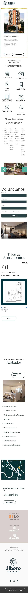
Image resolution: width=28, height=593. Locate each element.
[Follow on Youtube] (17, 580)
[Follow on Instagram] (14, 580)
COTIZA (8, 54)
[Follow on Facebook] (10, 580)
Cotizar (9, 318)
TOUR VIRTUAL (18, 54)
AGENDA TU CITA (17, 375)
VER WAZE (9, 502)
